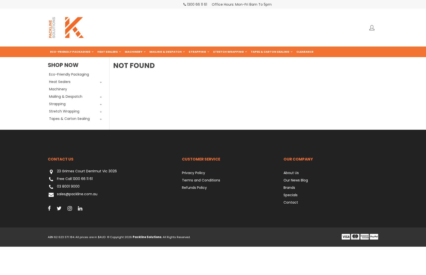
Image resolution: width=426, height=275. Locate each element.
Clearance (304, 52)
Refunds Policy (194, 187)
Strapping (197, 52)
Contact (291, 202)
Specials (291, 195)
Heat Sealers (107, 52)
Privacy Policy (193, 172)
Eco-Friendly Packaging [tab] (69, 74)
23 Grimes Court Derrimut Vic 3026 (87, 171)
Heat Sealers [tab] (60, 81)
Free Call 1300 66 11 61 (75, 179)
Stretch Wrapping (228, 52)
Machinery (133, 52)
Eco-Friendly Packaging (70, 52)
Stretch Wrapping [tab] (64, 111)
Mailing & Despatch (165, 52)
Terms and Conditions (201, 180)
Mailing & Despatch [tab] (65, 96)
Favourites (371, 27)
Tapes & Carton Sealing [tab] (69, 118)
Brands (289, 187)
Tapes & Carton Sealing (270, 52)
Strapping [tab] (57, 103)
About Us (291, 172)
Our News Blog (296, 180)
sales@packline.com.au (77, 194)
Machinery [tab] (58, 89)
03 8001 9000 (68, 186)
